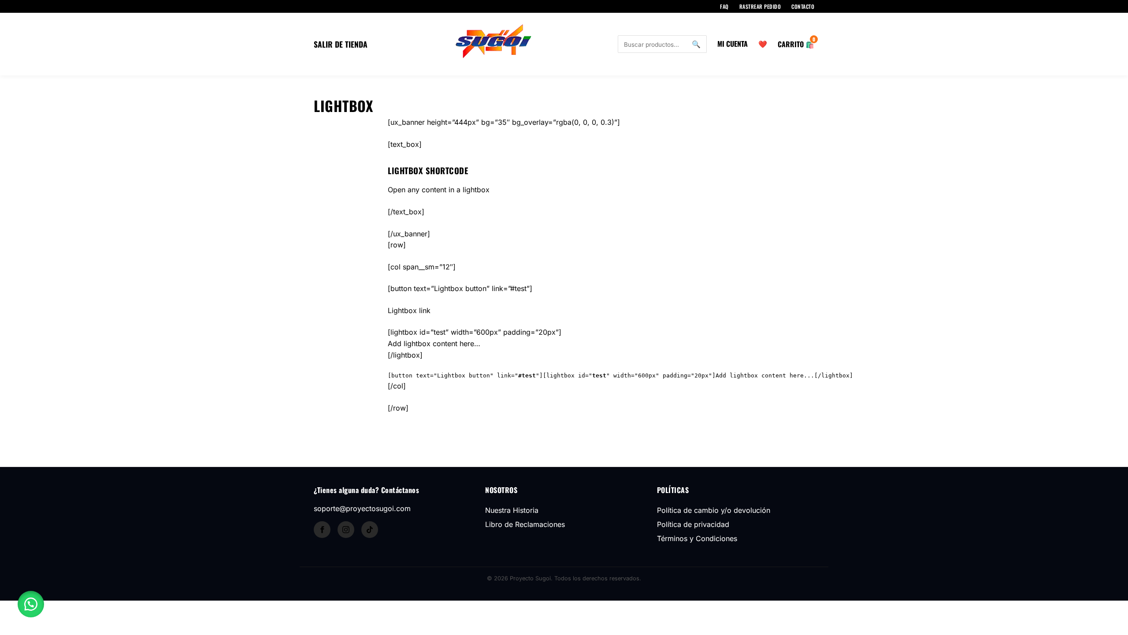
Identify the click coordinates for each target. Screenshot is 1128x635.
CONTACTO (802, 6)
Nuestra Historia (511, 510)
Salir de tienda (340, 44)
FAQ (724, 6)
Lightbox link (409, 310)
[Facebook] (322, 529)
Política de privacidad (693, 524)
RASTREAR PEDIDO (760, 6)
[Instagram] (346, 529)
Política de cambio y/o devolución (713, 510)
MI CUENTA (732, 43)
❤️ (762, 43)
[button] (31, 604)
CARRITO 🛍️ (796, 44)
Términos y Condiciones (697, 538)
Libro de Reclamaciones (525, 524)
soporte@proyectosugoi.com (362, 508)
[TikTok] (369, 529)
